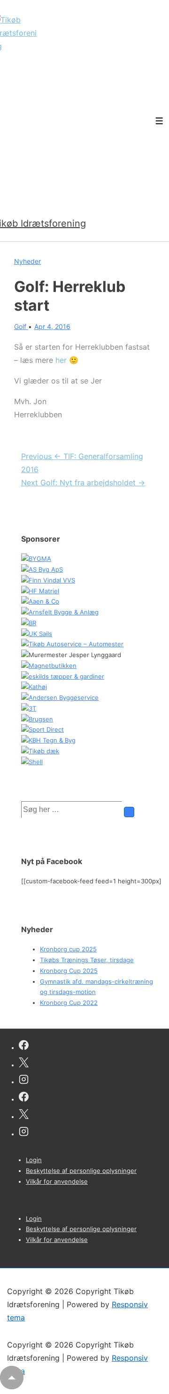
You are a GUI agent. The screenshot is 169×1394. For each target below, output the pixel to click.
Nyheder (27, 261)
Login (34, 1160)
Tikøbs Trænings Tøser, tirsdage (87, 960)
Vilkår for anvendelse (57, 1181)
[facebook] (24, 1046)
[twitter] (24, 1064)
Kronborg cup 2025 (68, 949)
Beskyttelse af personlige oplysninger (81, 1170)
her (61, 360)
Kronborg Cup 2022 (69, 1002)
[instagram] (24, 1081)
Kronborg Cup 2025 (69, 970)
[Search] (129, 812)
